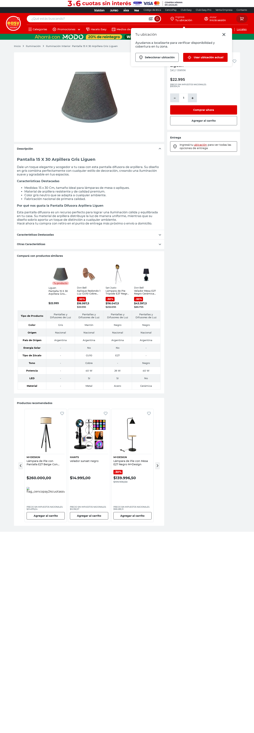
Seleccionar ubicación (160, 57)
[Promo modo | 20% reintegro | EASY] (127, 37)
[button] (20, 465)
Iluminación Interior (58, 46)
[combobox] (94, 18)
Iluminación (33, 46)
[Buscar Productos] (157, 19)
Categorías (40, 29)
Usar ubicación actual (208, 57)
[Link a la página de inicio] (19, 46)
